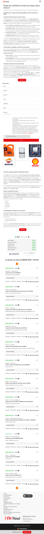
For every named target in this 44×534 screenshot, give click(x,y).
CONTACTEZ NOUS (22, 80)
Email (4, 107)
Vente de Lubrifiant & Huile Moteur (11, 512)
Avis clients (6, 496)
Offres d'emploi (7, 498)
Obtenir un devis (27, 532)
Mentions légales (7, 502)
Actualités (6, 499)
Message (5, 112)
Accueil (5, 494)
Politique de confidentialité (28, 133)
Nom (4, 86)
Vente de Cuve (6, 511)
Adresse (5, 94)
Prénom (5, 90)
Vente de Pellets (7, 514)
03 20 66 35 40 (27, 521)
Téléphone (5, 103)
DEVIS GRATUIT (22, 229)
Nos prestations (7, 495)
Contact (5, 501)
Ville (4, 99)
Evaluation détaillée (10, 277)
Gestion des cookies (8, 509)
